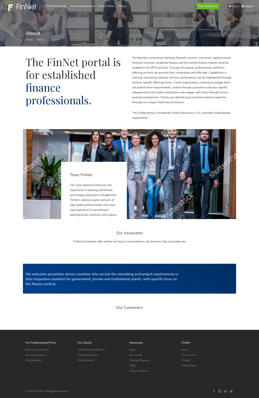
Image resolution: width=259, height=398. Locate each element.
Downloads (136, 355)
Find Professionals (56, 6)
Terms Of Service (139, 371)
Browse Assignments (82, 6)
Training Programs (140, 360)
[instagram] (219, 391)
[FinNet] (20, 10)
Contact (185, 360)
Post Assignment (207, 6)
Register (249, 6)
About (184, 349)
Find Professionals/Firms (91, 349)
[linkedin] (225, 391)
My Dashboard (34, 360)
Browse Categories (36, 355)
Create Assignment (88, 355)
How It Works (106, 6)
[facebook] (214, 391)
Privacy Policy (188, 365)
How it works (189, 355)
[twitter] (231, 391)
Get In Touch (201, 277)
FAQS (133, 365)
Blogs (133, 349)
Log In (235, 6)
